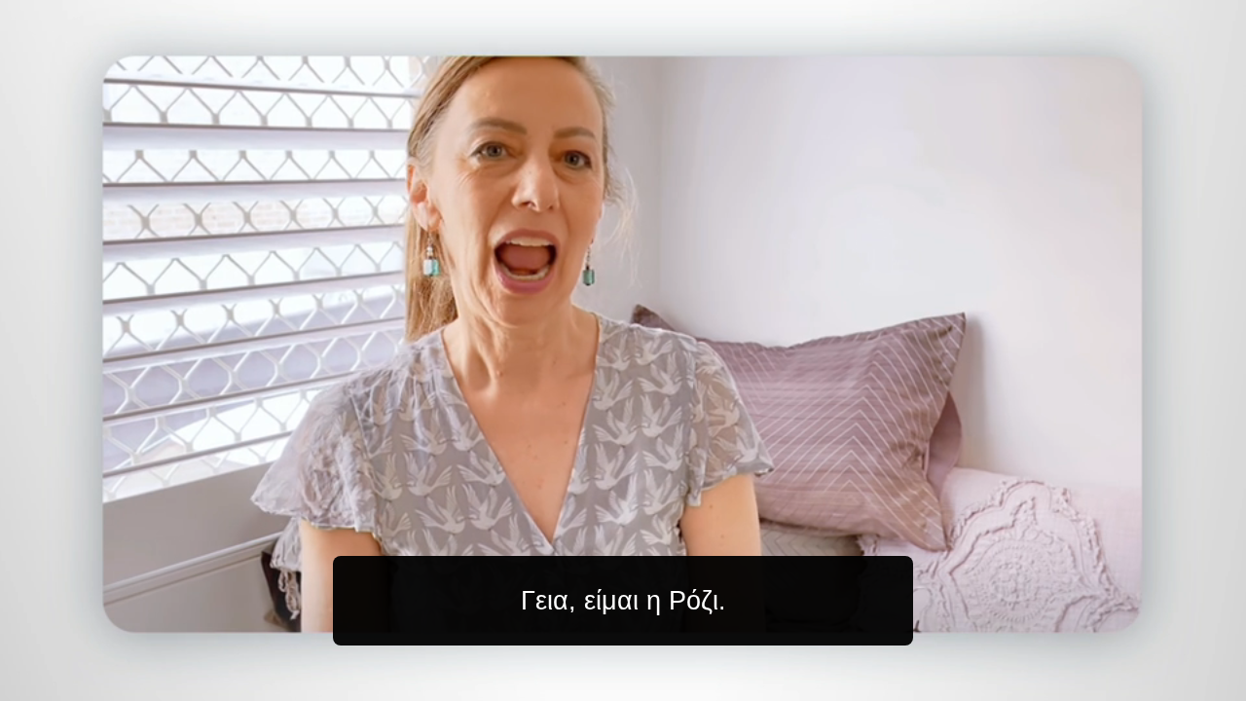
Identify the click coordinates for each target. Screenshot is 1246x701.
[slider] (661, 682)
